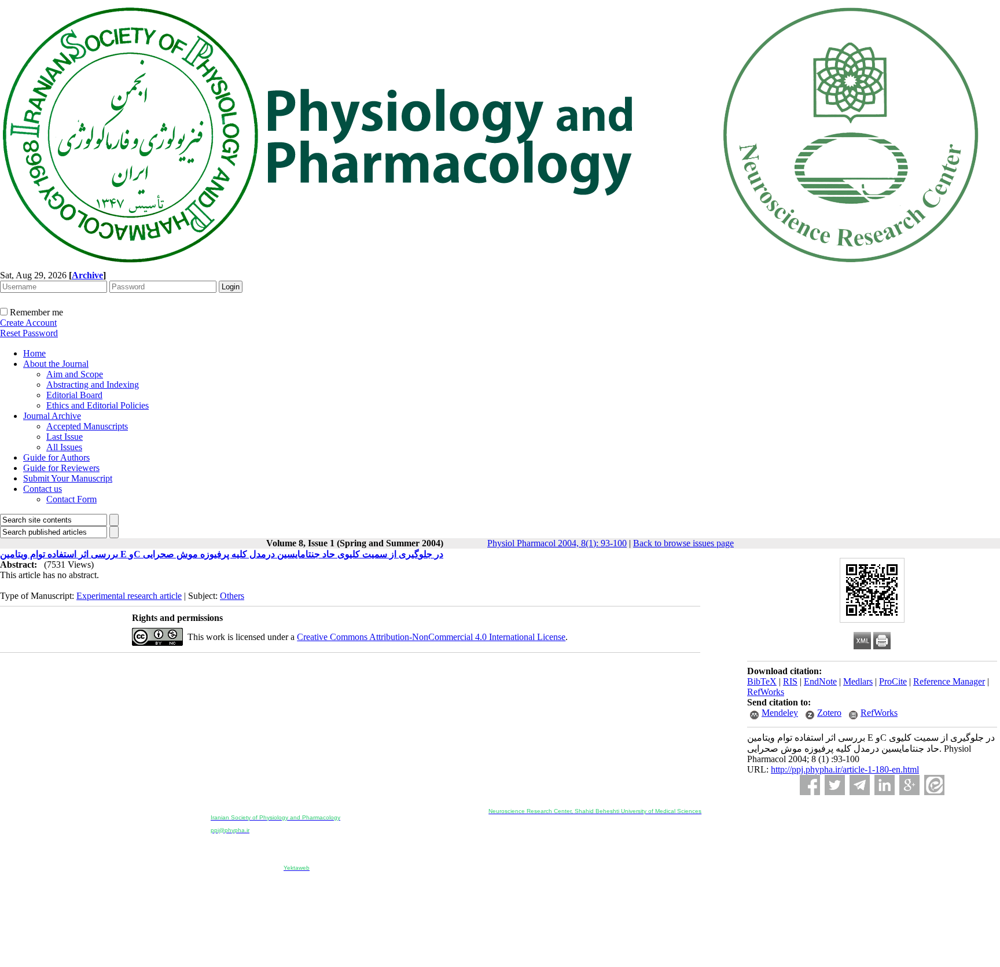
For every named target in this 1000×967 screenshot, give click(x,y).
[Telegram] (860, 785)
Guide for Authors (56, 457)
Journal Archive (52, 416)
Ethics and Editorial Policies (97, 405)
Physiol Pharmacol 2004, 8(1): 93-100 (557, 543)
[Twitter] (835, 785)
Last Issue (64, 437)
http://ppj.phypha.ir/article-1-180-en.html (845, 769)
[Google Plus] (909, 785)
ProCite (893, 681)
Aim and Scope (74, 374)
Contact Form (71, 499)
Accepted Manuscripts (87, 426)
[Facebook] (810, 785)
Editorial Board (74, 395)
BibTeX (762, 681)
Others (232, 596)
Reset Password (29, 333)
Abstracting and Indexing (92, 384)
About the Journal (56, 364)
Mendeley (780, 713)
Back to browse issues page (683, 543)
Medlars (858, 681)
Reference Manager (949, 681)
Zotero (829, 713)
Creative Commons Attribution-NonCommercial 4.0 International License (431, 637)
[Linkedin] (884, 785)
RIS (790, 681)
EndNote (820, 681)
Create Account (28, 323)
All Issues (64, 447)
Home (34, 353)
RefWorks (765, 692)
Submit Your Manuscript (67, 478)
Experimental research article (129, 596)
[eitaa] (934, 785)
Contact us (42, 489)
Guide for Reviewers (61, 468)
